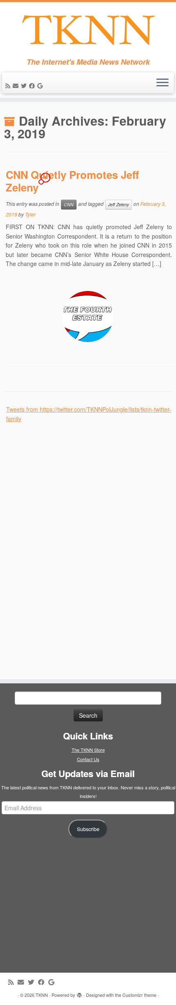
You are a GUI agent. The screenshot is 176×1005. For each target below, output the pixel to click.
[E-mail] (17, 85)
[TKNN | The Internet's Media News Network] (88, 30)
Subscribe (88, 829)
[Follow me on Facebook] (33, 85)
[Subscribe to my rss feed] (9, 85)
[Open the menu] (162, 83)
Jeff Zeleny (118, 204)
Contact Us (88, 759)
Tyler (30, 214)
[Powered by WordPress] (79, 993)
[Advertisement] (67, 546)
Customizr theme (139, 994)
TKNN (42, 994)
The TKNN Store (88, 749)
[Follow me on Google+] (41, 85)
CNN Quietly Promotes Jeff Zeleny (72, 181)
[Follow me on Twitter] (25, 85)
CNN (69, 204)
